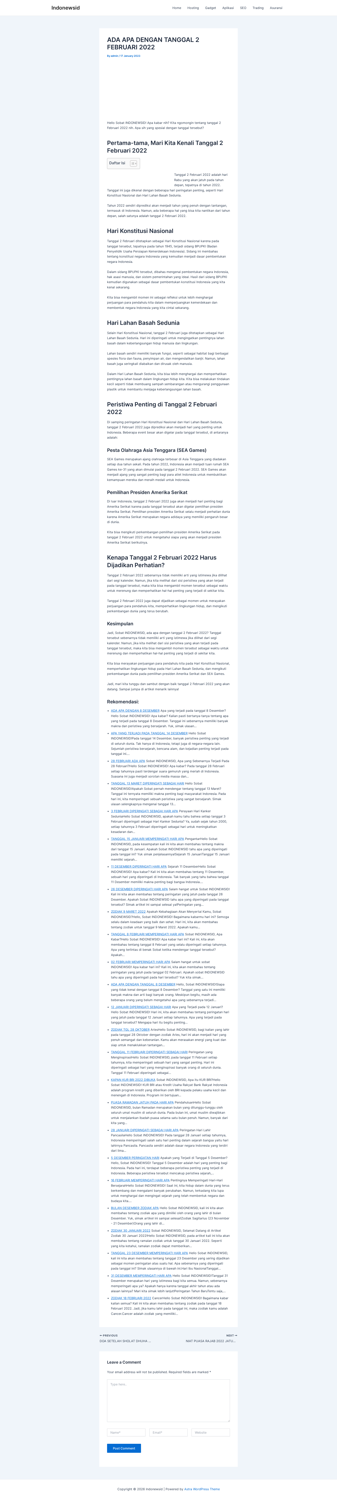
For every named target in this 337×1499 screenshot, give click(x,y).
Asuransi (276, 8)
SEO (243, 8)
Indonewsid (65, 8)
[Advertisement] (168, 91)
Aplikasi (228, 8)
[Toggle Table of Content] (131, 163)
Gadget (210, 8)
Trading (258, 8)
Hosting (193, 8)
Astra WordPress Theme (202, 1489)
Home (176, 8)
